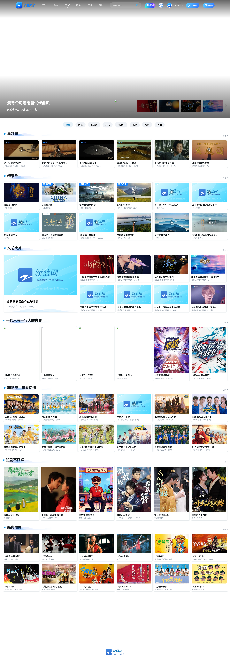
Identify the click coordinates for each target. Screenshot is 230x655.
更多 (224, 136)
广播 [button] (89, 5)
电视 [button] (78, 5)
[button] (226, 106)
